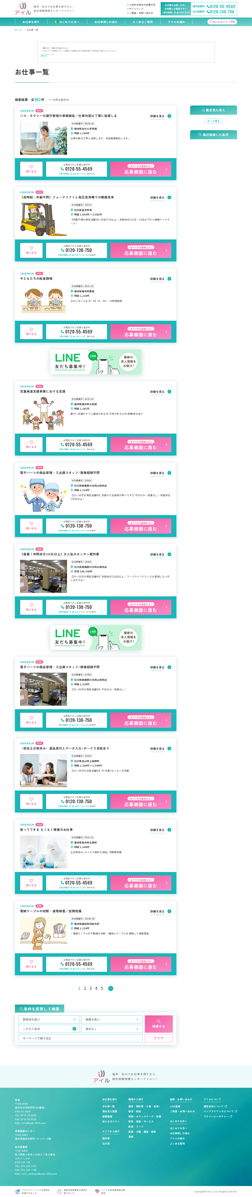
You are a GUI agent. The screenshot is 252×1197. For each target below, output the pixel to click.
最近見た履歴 (109, 1111)
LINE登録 (175, 1106)
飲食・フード (135, 1126)
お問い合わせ (44, 55)
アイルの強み (176, 22)
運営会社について (214, 1106)
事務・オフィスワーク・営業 (144, 1116)
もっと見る (213, 120)
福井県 (106, 1138)
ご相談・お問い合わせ (141, 13)
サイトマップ (136, 9)
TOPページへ (44, 56)
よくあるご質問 (143, 22)
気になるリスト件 (224, 21)
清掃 (130, 1136)
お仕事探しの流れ (105, 22)
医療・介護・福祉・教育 (142, 1131)
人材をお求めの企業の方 (142, 4)
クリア (159, 1038)
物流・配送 (134, 1111)
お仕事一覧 (108, 1106)
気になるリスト (111, 1121)
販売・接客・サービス (141, 1121)
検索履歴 (107, 1116)
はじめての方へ (69, 22)
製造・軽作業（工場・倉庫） (144, 1106)
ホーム (18, 29)
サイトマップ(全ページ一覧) (47, 54)
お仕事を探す (31, 22)
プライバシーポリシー (216, 1116)
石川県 (106, 1143)
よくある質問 (177, 1143)
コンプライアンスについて (219, 1111)
